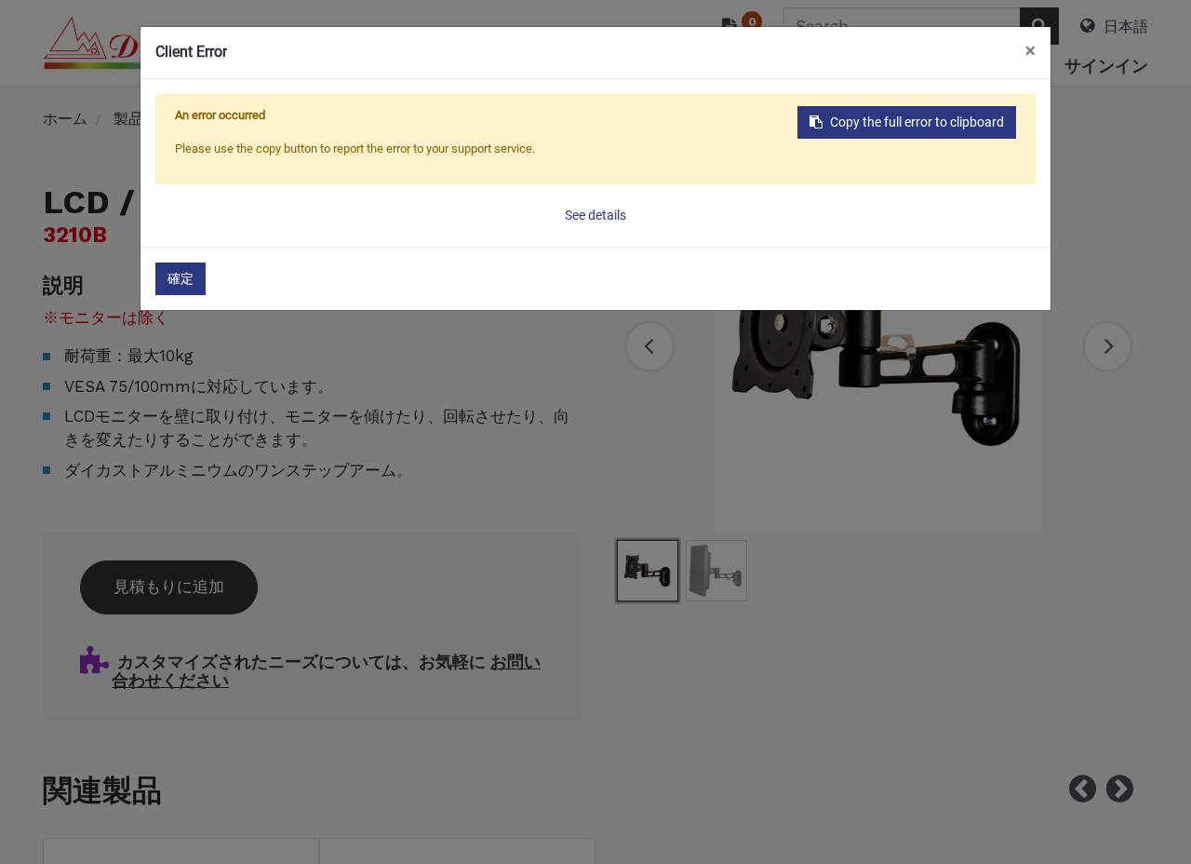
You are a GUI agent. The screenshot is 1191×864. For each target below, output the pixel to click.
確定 (180, 278)
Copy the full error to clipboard (917, 122)
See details (595, 215)
